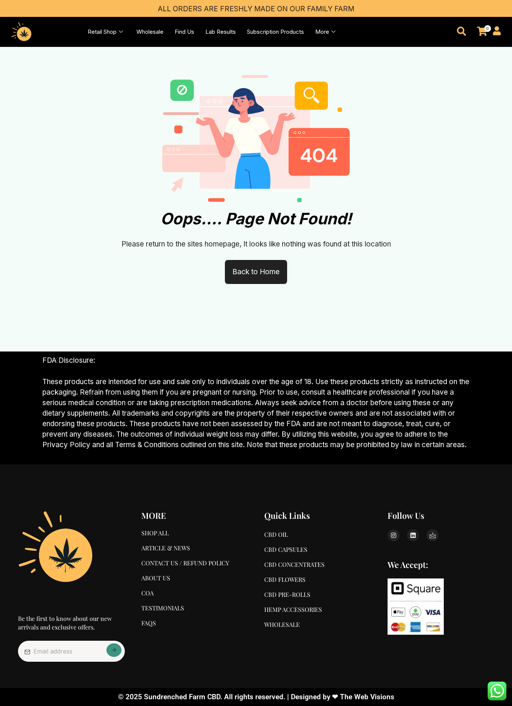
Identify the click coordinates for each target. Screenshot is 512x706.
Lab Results (220, 31)
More (322, 31)
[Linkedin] (413, 535)
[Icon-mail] (433, 535)
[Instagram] (394, 535)
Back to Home (256, 271)
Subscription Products (275, 31)
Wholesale (149, 31)
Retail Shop (102, 31)
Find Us (184, 31)
